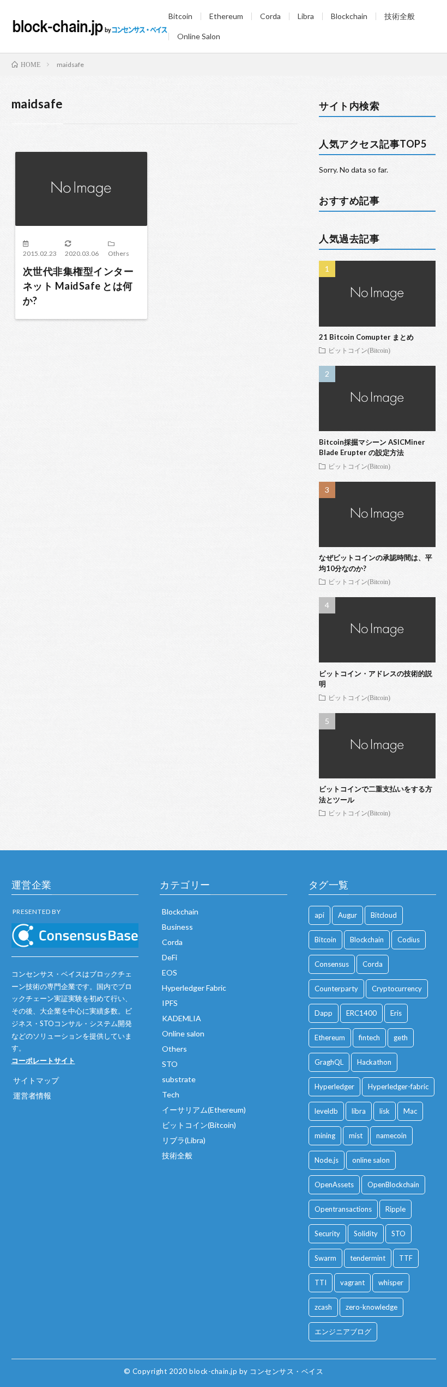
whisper (390, 1282)
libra (359, 1111)
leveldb (326, 1111)
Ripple (395, 1209)
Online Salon (198, 36)
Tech (170, 1094)
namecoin (391, 1135)
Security (327, 1233)
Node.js (327, 1160)
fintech (369, 1037)
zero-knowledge (371, 1307)
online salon (371, 1160)
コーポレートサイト (43, 1060)
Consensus (332, 964)
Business (177, 926)
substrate (179, 1079)
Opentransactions (343, 1209)
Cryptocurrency (397, 988)
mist (356, 1135)
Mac (410, 1111)
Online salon (183, 1033)
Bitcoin (180, 16)
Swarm (325, 1258)
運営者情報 (32, 1095)
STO (170, 1064)
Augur (347, 915)
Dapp (324, 1013)
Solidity (366, 1233)
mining (325, 1135)
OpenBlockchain (393, 1184)
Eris (396, 1013)
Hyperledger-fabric (398, 1086)
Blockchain (349, 16)
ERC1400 (361, 1013)
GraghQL (329, 1062)
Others (118, 253)
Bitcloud (384, 915)
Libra (306, 16)
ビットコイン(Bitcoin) (359, 350)
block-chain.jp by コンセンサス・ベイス (256, 1371)
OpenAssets (334, 1184)
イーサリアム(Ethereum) (204, 1109)
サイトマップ (36, 1080)
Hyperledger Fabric (194, 987)
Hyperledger (334, 1086)
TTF (406, 1258)
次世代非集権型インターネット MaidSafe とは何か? (78, 285)
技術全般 (399, 16)
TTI (321, 1282)
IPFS (170, 1003)
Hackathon (374, 1062)
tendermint (367, 1258)
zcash (323, 1307)
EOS (169, 972)
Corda (270, 16)
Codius (408, 939)
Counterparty (336, 988)
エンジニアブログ (343, 1331)
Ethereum (226, 16)
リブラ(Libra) (184, 1140)
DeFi (169, 957)
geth (401, 1037)
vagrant (352, 1282)
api (319, 915)
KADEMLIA (181, 1018)
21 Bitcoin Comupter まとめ (366, 337)
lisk (384, 1111)
